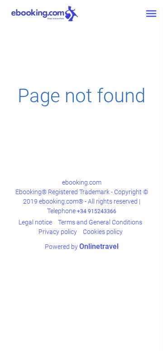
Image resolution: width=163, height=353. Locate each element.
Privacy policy (57, 231)
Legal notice (35, 222)
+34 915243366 (96, 211)
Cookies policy (103, 231)
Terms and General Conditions (100, 222)
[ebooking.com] (44, 13)
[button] (151, 14)
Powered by (82, 246)
